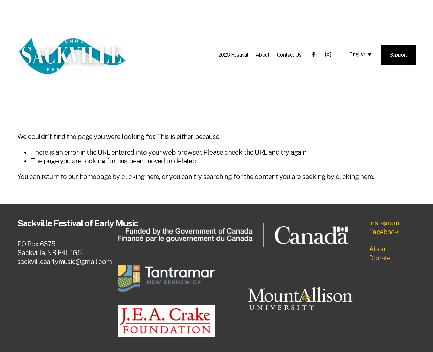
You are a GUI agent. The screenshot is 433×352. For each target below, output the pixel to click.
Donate (379, 258)
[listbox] (356, 55)
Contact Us (289, 54)
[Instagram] (328, 54)
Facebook (384, 232)
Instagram (384, 223)
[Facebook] (313, 54)
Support (398, 54)
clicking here (140, 177)
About (262, 54)
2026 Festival (233, 54)
